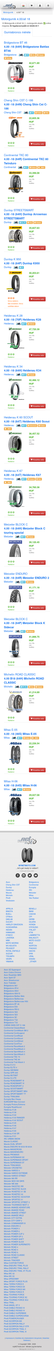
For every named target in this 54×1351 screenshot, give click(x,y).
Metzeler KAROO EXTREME (16, 1173)
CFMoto (9, 916)
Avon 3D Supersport (12, 969)
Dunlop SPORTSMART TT (15, 1093)
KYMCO (9, 935)
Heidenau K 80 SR (11, 1133)
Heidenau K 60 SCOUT (27, 419)
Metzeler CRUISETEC (13, 1167)
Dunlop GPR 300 (11, 1072)
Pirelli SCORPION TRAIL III (15, 1331)
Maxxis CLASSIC (11, 1141)
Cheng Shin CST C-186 (25, 104)
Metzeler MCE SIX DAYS (14, 1181)
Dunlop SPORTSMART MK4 (15, 1091)
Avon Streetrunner (11, 980)
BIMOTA (9, 911)
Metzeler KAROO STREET (15, 1175)
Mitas (7, 737)
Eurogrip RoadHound (12, 1107)
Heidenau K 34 (22, 368)
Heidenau (9, 323)
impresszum (10, 1338)
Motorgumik (8, 12)
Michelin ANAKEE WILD (14, 1215)
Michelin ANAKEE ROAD (14, 1210)
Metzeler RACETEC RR (13, 1186)
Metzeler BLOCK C (24, 528)
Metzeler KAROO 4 (12, 1170)
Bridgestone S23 (11, 1014)
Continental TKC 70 (12, 1056)
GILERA (32, 921)
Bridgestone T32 (11, 1020)
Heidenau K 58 (10, 1112)
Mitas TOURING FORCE (14, 1294)
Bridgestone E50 (11, 1006)
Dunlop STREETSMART (25, 214)
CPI (30, 916)
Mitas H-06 (20, 783)
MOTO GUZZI (34, 940)
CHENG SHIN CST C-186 (14, 1025)
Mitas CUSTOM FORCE (14, 1263)
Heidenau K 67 (22, 473)
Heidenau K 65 (10, 1123)
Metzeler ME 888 (11, 1183)
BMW (31, 911)
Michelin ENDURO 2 (12, 1226)
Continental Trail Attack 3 (14, 1062)
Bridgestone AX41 (11, 990)
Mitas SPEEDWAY (11, 1278)
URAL (31, 956)
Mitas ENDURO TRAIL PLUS (16, 1265)
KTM (31, 932)
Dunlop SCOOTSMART (13, 1088)
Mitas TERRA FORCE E (14, 1284)
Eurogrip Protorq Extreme (14, 1104)
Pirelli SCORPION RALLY (14, 1323)
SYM (31, 953)
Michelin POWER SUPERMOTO (17, 1244)
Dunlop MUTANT (11, 1075)
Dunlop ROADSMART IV (14, 1083)
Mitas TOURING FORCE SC (15, 1297)
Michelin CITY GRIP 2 (13, 1220)
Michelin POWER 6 (12, 1231)
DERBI (31, 919)
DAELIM (9, 919)
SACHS (32, 951)
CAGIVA (32, 914)
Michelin (8, 686)
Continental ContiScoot (13, 1038)
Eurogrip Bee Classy (12, 1099)
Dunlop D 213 (9, 1064)
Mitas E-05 (20, 732)
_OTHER (32, 961)
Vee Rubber (34, 898)
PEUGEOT (10, 948)
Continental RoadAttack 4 (14, 1049)
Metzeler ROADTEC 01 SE (15, 1191)
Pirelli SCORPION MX (13, 1321)
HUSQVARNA (11, 927)
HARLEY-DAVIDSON (14, 924)
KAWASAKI (10, 932)
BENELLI (32, 908)
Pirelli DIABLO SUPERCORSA (16, 1315)
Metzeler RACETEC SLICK (15, 1189)
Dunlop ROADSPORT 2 (13, 1086)
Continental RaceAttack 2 (14, 1046)
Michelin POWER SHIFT (14, 1239)
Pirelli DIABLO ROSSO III (14, 1307)
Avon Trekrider (10, 983)
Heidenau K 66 (10, 1125)
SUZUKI (9, 953)
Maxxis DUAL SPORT (13, 1144)
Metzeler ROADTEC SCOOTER (17, 1197)
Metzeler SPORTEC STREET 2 (17, 1202)
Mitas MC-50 (9, 1276)
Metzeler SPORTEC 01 (13, 1199)
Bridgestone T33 (11, 1022)
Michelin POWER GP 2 (13, 1236)
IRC (30, 890)
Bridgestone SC (10, 1017)
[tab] (17, 32)
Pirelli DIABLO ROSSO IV (14, 1310)
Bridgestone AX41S (12, 993)
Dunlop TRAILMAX (12, 1096)
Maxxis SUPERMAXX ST (14, 1162)
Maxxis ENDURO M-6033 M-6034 (18, 1146)
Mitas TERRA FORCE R (14, 1292)
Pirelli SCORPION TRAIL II (15, 1329)
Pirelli (8, 898)
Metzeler (8, 536)
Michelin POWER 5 (12, 1228)
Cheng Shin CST (12, 112)
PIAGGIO (33, 948)
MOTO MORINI (12, 943)
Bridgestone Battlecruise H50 (16, 1001)
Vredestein (10, 900)
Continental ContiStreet (13, 1041)
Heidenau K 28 (22, 317)
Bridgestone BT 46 (26, 46)
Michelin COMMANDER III (15, 1223)
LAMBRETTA (34, 935)
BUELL (9, 914)
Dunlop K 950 (22, 261)
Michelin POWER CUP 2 (14, 1234)
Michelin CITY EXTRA (13, 1218)
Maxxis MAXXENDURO (13, 1152)
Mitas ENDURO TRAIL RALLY (16, 1268)
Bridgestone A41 (11, 985)
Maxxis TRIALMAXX (12, 1165)
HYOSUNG (33, 927)
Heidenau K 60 (10, 1115)
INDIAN (9, 929)
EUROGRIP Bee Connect (14, 1101)
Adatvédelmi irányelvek (33, 1338)
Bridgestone (10, 54)
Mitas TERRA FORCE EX (14, 1286)
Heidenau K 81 (10, 1136)
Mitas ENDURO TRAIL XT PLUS (17, 1270)
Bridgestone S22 (11, 1012)
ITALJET (32, 929)
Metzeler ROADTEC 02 (13, 1194)
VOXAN (32, 958)
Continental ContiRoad (13, 1035)
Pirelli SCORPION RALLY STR (16, 1326)
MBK (8, 940)
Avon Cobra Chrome (12, 972)
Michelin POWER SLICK (14, 1241)
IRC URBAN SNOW (12, 1138)
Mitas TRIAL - (9, 1302)
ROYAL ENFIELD (13, 951)
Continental (10, 167)
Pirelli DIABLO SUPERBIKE (15, 1313)
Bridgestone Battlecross (14, 998)
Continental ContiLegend (14, 1033)
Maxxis (9, 892)
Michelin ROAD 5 (11, 1249)
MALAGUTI (33, 937)
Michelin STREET (11, 1257)
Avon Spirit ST (10, 977)
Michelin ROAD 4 (11, 1247)
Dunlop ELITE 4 (10, 1067)
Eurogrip (32, 887)
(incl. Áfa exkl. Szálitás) (31, 71)
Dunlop (7, 222)
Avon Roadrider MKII (12, 975)
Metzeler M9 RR (10, 1178)
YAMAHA (9, 961)
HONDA (32, 924)
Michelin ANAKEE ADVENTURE (17, 1207)
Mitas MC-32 (9, 1273)
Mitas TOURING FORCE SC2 (16, 1300)
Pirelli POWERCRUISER (14, 1318)
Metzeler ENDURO (26, 576)
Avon (8, 882)
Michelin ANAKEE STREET (15, 1212)
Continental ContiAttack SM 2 (16, 1030)
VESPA (9, 958)
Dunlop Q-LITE (10, 1078)
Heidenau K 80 (10, 1130)
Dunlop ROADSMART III (14, 1080)
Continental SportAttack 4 (14, 1051)
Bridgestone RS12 (11, 1009)
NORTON (33, 945)
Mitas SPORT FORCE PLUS (15, 1281)
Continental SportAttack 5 (14, 1054)
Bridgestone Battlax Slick (14, 996)
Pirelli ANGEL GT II (12, 1305)
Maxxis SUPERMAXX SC (14, 1157)
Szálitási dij (19, 1338)
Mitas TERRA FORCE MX (14, 1289)
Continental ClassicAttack (14, 1027)
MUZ (31, 943)
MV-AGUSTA (11, 945)
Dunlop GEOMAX (11, 1070)
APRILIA (9, 908)
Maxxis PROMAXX (11, 1154)
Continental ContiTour (13, 1043)
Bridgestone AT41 (11, 988)
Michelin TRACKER (12, 1260)
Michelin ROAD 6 (11, 1252)
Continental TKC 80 (26, 159)
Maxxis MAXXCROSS (13, 1149)
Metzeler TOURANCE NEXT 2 (16, 1204)
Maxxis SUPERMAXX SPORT (16, 1160)
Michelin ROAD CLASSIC (24, 678)
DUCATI (9, 921)
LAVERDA (10, 937)
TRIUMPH (10, 956)
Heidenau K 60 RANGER (14, 1117)
